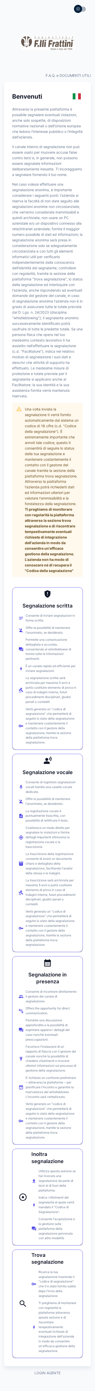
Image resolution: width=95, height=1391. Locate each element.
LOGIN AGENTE (47, 1373)
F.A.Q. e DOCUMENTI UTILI (68, 75)
